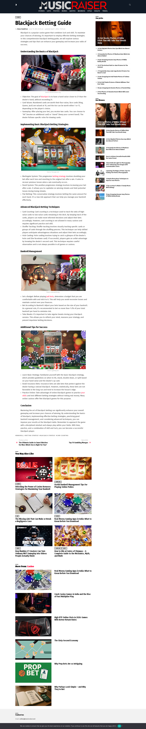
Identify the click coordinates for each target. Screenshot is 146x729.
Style (89, 11)
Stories (41, 11)
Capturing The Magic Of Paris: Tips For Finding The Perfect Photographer (118, 171)
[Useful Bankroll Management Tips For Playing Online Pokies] (73, 468)
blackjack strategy (47, 435)
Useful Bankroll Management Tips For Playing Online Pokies (70, 485)
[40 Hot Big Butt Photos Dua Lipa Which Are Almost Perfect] (100, 141)
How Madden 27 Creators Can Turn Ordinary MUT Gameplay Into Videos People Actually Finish (31, 553)
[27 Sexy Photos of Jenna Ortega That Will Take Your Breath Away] (113, 115)
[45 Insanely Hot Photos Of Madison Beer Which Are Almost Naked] (100, 150)
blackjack (45, 97)
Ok (119, 726)
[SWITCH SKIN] (16, 4)
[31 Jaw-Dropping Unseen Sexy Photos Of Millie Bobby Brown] (100, 196)
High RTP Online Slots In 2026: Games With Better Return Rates (71, 618)
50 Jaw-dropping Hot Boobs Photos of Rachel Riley (114, 88)
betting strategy (59, 176)
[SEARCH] (130, 4)
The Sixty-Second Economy (66, 640)
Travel (105, 11)
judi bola (50, 296)
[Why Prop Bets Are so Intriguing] (33, 673)
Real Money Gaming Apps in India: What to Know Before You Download (73, 520)
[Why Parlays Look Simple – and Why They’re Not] (33, 696)
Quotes (72, 11)
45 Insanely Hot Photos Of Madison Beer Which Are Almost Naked (117, 148)
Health (97, 11)
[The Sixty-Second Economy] (33, 649)
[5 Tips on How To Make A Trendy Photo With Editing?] (100, 188)
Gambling (58, 482)
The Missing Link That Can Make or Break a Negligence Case (33, 520)
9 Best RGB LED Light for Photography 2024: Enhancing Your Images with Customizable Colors (118, 164)
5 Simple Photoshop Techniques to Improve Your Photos (117, 179)
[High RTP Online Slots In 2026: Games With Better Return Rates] (33, 626)
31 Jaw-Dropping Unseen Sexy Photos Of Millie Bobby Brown (118, 195)
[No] (122, 725)
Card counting (62, 435)
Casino (18, 484)
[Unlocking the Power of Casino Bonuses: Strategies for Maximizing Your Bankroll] (33, 469)
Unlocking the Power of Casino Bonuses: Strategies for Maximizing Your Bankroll (33, 487)
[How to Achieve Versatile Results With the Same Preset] (100, 158)
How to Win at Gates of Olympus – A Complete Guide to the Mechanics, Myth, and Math (72, 553)
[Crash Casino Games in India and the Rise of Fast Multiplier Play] (33, 603)
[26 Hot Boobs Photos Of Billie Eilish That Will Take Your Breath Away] (113, 33)
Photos (56, 11)
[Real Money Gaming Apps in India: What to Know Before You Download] (73, 503)
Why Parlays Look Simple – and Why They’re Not (70, 688)
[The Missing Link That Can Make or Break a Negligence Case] (33, 503)
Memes (64, 11)
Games (18, 548)
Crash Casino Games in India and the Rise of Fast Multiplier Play (72, 595)
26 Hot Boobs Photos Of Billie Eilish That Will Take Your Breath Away (117, 131)
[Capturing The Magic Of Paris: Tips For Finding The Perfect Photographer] (100, 173)
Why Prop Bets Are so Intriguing (68, 663)
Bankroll (20, 435)
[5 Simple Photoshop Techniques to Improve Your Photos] (100, 180)
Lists (49, 11)
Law (17, 516)
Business (81, 11)
